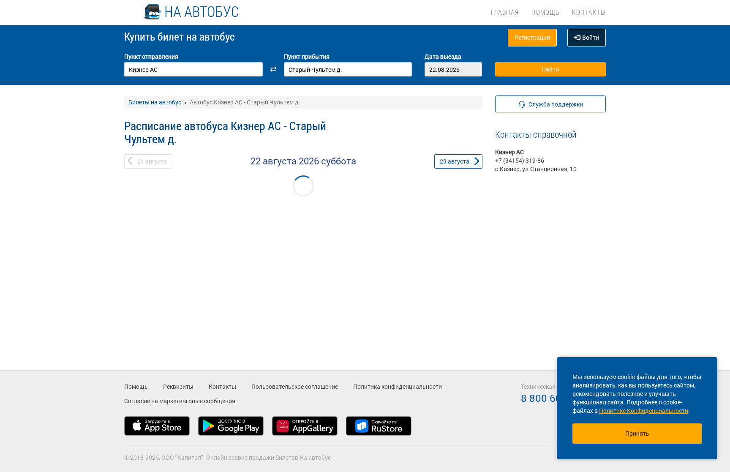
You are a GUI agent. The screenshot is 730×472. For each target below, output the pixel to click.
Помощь (545, 12)
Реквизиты (178, 386)
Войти (590, 37)
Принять (637, 433)
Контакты (589, 12)
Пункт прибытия (307, 56)
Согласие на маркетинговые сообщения (179, 401)
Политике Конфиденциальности (643, 411)
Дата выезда (443, 56)
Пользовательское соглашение (294, 386)
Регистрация (532, 37)
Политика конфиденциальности (397, 386)
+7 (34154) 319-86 (519, 160)
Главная (505, 12)
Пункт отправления (151, 56)
